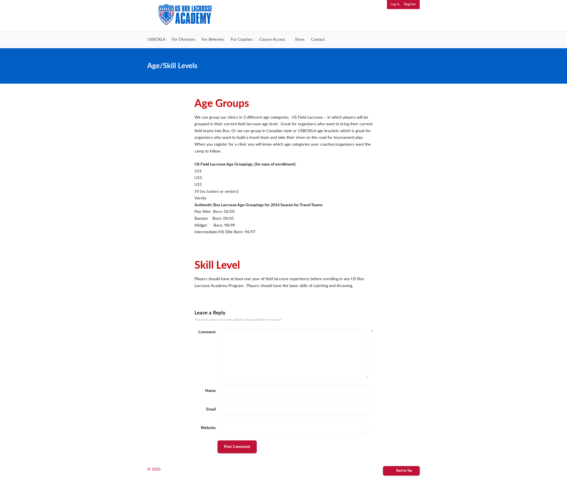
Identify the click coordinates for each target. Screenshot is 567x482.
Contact (318, 40)
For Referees (213, 40)
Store (300, 40)
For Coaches (242, 40)
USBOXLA (156, 40)
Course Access (272, 40)
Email (211, 409)
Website (208, 428)
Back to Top (404, 470)
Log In (395, 4)
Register (410, 4)
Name (210, 391)
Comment (207, 332)
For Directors (183, 40)
